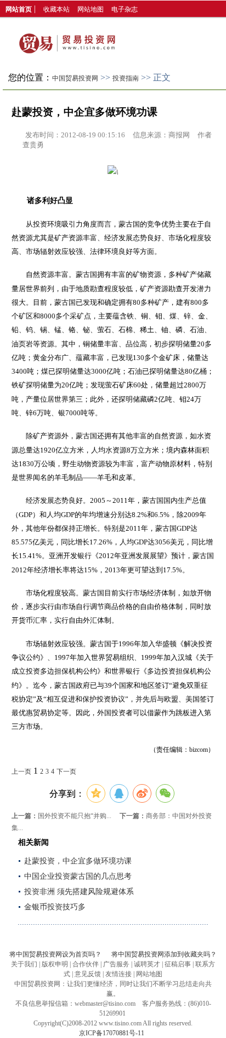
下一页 (66, 771)
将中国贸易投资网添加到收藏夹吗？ (164, 954)
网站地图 (90, 9)
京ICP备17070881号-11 (111, 1033)
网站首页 (18, 9)
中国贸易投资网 (75, 78)
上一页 (21, 771)
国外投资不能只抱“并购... (74, 816)
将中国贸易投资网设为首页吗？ (55, 954)
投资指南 (125, 78)
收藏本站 (56, 9)
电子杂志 (124, 9)
